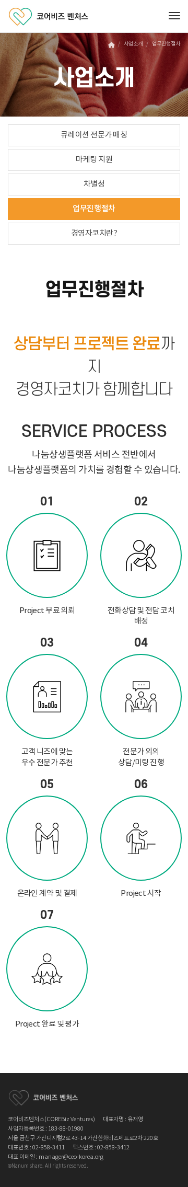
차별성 (94, 184)
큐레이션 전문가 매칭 (94, 135)
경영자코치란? (94, 233)
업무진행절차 (94, 208)
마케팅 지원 (94, 159)
